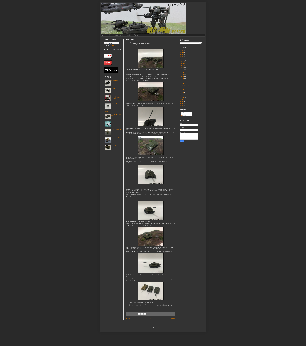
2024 (183, 54)
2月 (183, 88)
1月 (183, 89)
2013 (183, 105)
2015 (183, 101)
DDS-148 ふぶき (186, 83)
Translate (114, 45)
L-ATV (183, 80)
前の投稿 (173, 318)
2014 (183, 103)
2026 (183, 50)
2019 (183, 94)
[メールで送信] (139, 314)
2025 (183, 52)
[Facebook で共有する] (143, 314)
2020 (183, 92)
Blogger (160, 327)
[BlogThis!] (140, 314)
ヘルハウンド (114, 103)
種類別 (116, 35)
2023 (183, 56)
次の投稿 (128, 318)
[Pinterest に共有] (145, 314)
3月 (183, 78)
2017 (183, 97)
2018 (183, 96)
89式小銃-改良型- (115, 88)
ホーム (150, 318)
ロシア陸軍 (132, 313)
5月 (183, 74)
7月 (183, 71)
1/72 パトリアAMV (115, 145)
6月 (183, 72)
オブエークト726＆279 (187, 81)
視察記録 (129, 35)
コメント (184, 115)
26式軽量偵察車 (185, 85)
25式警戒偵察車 (114, 80)
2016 (183, 99)
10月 (184, 65)
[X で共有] (142, 314)
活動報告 (122, 35)
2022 (183, 58)
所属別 (110, 35)
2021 (183, 60)
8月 (183, 69)
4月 (183, 76)
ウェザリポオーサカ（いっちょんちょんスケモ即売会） (116, 97)
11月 (184, 63)
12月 (184, 61)
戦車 (135, 313)
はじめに (104, 35)
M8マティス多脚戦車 (115, 137)
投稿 (183, 112)
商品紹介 (136, 35)
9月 (183, 67)
